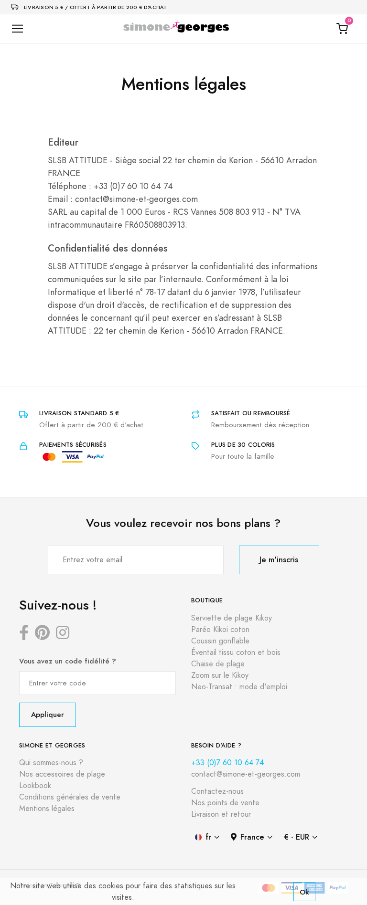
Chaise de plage (218, 664)
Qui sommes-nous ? (51, 763)
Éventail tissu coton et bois (236, 652)
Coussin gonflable (220, 641)
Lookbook (35, 785)
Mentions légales (47, 808)
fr (208, 836)
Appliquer (47, 714)
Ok (304, 892)
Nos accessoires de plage (62, 774)
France (252, 836)
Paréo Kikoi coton (220, 629)
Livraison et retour (221, 814)
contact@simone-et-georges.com (245, 774)
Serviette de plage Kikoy (231, 618)
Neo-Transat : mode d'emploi (239, 687)
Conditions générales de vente (69, 797)
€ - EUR (296, 836)
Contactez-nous (217, 791)
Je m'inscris (278, 559)
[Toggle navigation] (17, 29)
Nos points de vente (225, 803)
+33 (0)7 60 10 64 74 (227, 763)
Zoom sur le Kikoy (219, 675)
